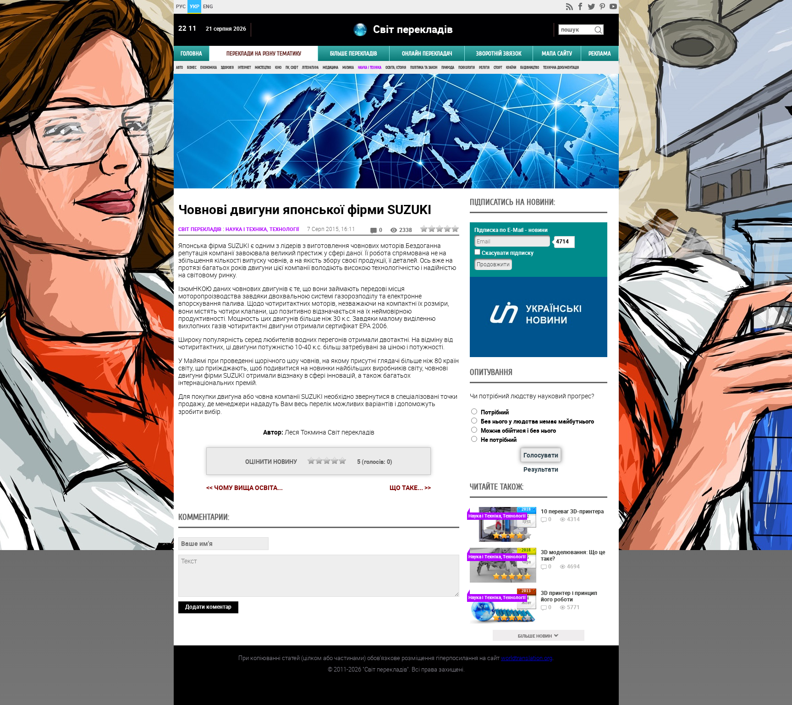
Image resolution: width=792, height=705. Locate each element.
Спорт (498, 68)
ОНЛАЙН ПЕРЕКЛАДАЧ (427, 53)
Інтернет (244, 68)
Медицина (330, 68)
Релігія (484, 68)
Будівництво (529, 68)
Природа (447, 68)
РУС (180, 6)
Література (310, 68)
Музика (348, 68)
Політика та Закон (423, 68)
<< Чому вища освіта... (244, 487)
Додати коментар (208, 606)
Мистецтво (263, 68)
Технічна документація (561, 68)
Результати (540, 469)
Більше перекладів (353, 53)
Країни (511, 68)
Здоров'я (227, 68)
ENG (208, 6)
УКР (194, 6)
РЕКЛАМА (599, 53)
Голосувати (540, 455)
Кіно (278, 68)
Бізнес (191, 68)
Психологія (466, 68)
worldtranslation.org (526, 658)
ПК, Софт (292, 68)
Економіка (208, 68)
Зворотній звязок (498, 53)
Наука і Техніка (369, 68)
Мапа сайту (557, 53)
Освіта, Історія (395, 68)
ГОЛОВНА (191, 53)
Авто (179, 68)
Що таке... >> (410, 487)
